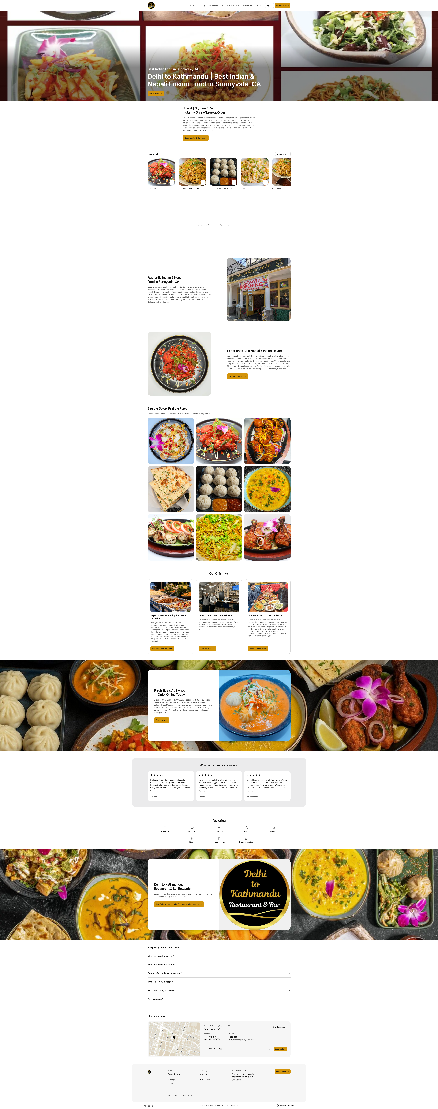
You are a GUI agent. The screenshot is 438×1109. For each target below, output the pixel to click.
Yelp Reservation (216, 5)
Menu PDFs (248, 5)
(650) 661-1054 (235, 1037)
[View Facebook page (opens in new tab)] (145, 1105)
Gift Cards (236, 1080)
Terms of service (174, 1095)
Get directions (279, 1027)
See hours (266, 1049)
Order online (280, 1049)
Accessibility (187, 1095)
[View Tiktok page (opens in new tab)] (152, 1105)
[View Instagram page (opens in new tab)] (149, 1105)
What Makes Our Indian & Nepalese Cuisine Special (243, 1075)
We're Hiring (205, 1080)
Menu (192, 5)
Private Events (233, 5)
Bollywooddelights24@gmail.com (241, 1040)
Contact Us (172, 1083)
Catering (201, 5)
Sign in (270, 5)
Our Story (172, 1080)
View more (154, 791)
